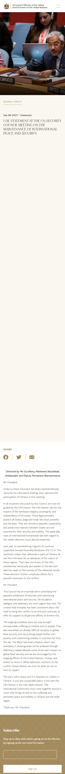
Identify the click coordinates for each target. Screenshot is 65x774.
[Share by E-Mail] (31, 458)
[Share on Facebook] (5, 458)
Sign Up (32, 769)
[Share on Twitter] (18, 458)
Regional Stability (12, 101)
